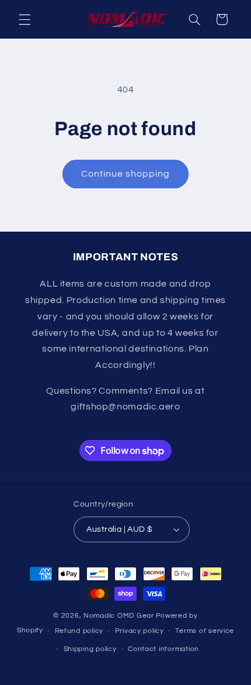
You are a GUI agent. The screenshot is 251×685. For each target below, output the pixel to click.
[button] (24, 19)
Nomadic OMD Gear (118, 615)
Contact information (163, 649)
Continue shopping (125, 173)
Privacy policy (139, 631)
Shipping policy (90, 649)
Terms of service (204, 631)
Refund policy (79, 631)
